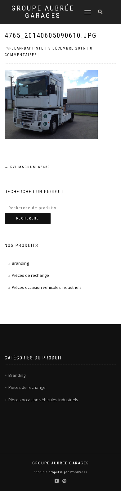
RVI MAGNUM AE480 (27, 167)
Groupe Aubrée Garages (42, 12)
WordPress (78, 472)
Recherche (27, 218)
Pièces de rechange (30, 275)
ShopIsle (41, 472)
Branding (20, 263)
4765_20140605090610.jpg (51, 35)
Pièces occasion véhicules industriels (47, 287)
